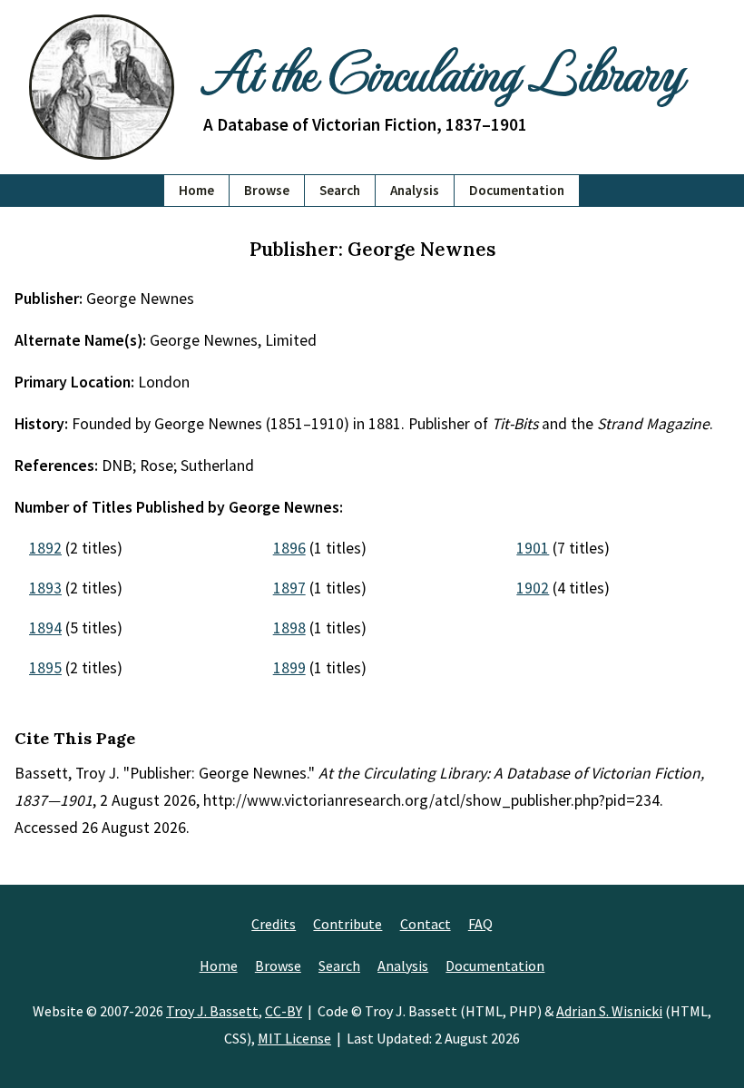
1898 (289, 628)
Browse (266, 190)
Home (196, 190)
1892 (45, 548)
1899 (289, 668)
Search (339, 190)
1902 (532, 588)
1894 (45, 628)
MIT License (294, 1038)
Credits (273, 924)
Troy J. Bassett (212, 1011)
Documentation (516, 190)
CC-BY (283, 1011)
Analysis (414, 190)
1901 (532, 548)
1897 (289, 588)
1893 (45, 588)
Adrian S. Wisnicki (609, 1011)
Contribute (347, 924)
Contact (425, 924)
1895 (45, 668)
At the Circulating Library (442, 70)
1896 (289, 548)
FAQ (480, 924)
